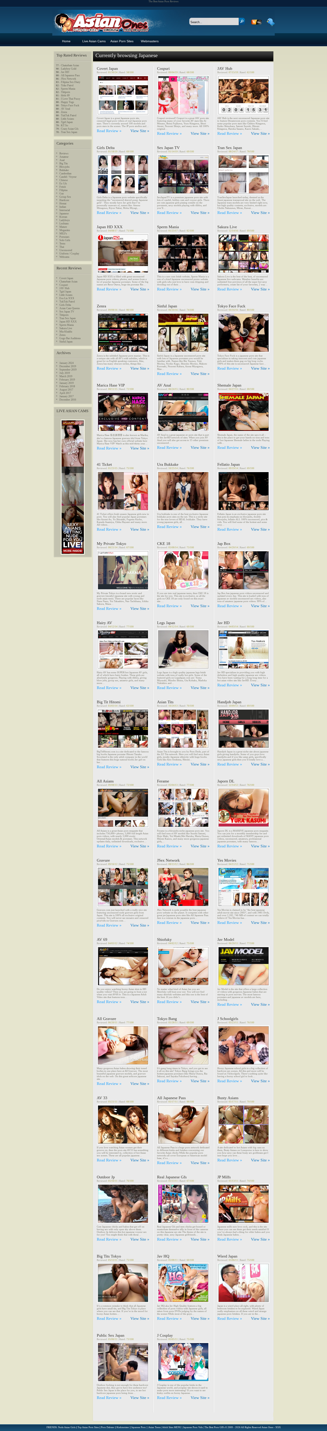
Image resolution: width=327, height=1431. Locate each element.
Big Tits (63, 163)
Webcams (64, 256)
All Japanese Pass (171, 1098)
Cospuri (163, 68)
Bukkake (64, 170)
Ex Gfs (63, 183)
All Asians (105, 781)
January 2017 (66, 396)
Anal (62, 160)
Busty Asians (227, 1098)
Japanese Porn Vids (193, 1427)
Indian (62, 206)
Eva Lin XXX (66, 298)
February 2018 (67, 386)
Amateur (64, 156)
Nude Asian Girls (66, 1427)
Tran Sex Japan (229, 147)
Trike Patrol (67, 85)
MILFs (63, 233)
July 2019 (64, 373)
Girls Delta (106, 147)
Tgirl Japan (67, 122)
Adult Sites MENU (171, 1427)
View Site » (139, 131)
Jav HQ (163, 1256)
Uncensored (65, 250)
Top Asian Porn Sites (88, 1427)
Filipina (63, 190)
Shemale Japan (229, 385)
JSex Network (168, 860)
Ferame (163, 781)
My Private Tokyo (111, 543)
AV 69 (102, 939)
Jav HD (223, 623)
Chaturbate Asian (70, 65)
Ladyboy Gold (68, 68)
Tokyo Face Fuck (231, 306)
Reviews (64, 153)
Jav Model (225, 939)
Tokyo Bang (167, 1018)
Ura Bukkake (167, 464)
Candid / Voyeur (68, 176)
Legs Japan (166, 623)
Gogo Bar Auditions (70, 338)
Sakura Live (227, 227)
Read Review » (109, 131)
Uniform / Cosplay (69, 253)
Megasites (64, 230)
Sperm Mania (168, 227)
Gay (61, 193)
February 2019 (67, 379)
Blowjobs (64, 166)
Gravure (103, 860)
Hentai (62, 203)
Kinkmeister (123, 1427)
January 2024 (66, 363)
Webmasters (150, 41)
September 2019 (68, 369)
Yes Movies (226, 860)
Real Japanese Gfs (172, 1177)
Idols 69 (65, 95)
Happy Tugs (67, 102)
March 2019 (65, 376)
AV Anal (164, 385)
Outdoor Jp (106, 1177)
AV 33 (102, 1098)
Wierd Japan (227, 1256)
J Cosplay (165, 1335)
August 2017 (66, 389)
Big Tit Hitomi (109, 702)
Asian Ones (100, 18)
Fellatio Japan (228, 464)
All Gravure (106, 1018)
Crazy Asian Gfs (70, 128)
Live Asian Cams (94, 41)
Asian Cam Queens (69, 308)
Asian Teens (154, 1427)
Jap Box (223, 543)
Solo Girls (64, 240)
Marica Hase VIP (111, 385)
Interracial (64, 210)
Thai (61, 246)
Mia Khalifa (65, 331)
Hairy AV (104, 623)
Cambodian (65, 173)
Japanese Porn (138, 1427)
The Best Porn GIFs (214, 1427)
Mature (63, 226)
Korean (63, 216)
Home (66, 41)
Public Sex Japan (110, 1335)
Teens (62, 243)
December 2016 (67, 399)
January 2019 (66, 383)
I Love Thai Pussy (70, 98)
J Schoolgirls (227, 1018)
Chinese (63, 180)
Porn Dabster (107, 1427)
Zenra (101, 306)
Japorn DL (225, 781)
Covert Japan (107, 68)
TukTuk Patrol (68, 115)
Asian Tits (165, 702)
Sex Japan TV (168, 147)
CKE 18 (163, 543)
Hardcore (64, 200)
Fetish (62, 186)
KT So (64, 125)
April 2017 (65, 393)
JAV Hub (224, 68)
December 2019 (67, 366)
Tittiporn (65, 92)
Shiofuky (164, 939)
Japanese (64, 213)
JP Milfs (224, 1177)
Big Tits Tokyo (109, 1256)
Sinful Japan (167, 306)
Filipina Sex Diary (70, 82)
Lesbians (64, 223)
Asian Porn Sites (121, 41)
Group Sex (65, 196)
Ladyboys (64, 220)
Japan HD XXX (110, 227)
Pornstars (64, 236)
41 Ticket (104, 464)
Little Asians (67, 118)
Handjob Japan (229, 702)
